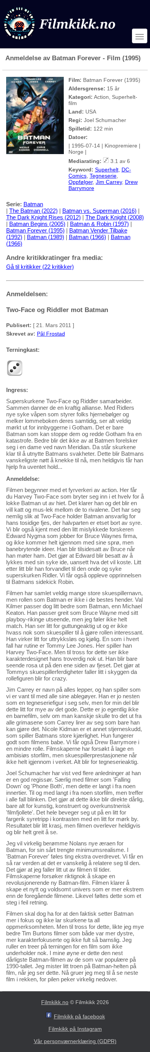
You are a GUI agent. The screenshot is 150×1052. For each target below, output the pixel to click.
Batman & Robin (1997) (99, 224)
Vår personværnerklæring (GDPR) (75, 1041)
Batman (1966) (87, 237)
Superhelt (106, 169)
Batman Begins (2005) (37, 224)
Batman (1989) (45, 237)
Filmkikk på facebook (79, 1016)
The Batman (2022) (33, 210)
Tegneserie (103, 176)
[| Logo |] (60, 41)
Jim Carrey (109, 182)
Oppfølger (80, 182)
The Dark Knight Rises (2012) (43, 217)
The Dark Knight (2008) (114, 217)
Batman (33, 204)
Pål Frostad (51, 334)
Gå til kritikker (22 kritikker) (40, 266)
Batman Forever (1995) (35, 230)
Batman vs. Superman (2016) (99, 210)
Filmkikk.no (54, 1002)
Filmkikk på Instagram (75, 1029)
